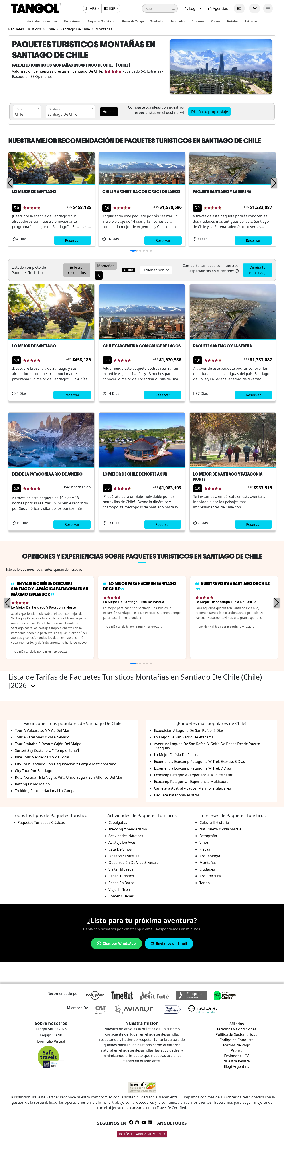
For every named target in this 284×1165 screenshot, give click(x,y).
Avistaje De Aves (122, 842)
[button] (160, 8)
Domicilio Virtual (51, 1041)
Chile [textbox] (19, 114)
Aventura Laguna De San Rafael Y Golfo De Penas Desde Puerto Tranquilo (207, 745)
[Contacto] (239, 8)
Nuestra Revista (236, 1061)
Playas (204, 849)
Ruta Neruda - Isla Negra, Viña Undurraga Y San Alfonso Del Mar (69, 777)
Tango (204, 882)
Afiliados (236, 1023)
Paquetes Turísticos (101, 21)
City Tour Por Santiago (33, 770)
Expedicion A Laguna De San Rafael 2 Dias (189, 730)
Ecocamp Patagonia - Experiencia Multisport (191, 781)
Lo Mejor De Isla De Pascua (176, 754)
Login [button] (193, 8)
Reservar (72, 240)
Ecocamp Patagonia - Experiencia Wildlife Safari (193, 774)
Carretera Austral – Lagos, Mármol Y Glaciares (192, 788)
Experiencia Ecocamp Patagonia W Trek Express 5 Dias (199, 761)
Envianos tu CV (236, 1055)
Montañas (208, 862)
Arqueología (209, 855)
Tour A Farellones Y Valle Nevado (42, 737)
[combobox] (27, 111)
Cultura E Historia (214, 822)
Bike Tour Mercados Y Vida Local (42, 757)
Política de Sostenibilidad (237, 1034)
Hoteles (232, 21)
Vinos (204, 842)
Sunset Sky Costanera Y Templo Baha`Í (47, 750)
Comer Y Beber (121, 896)
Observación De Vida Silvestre (133, 862)
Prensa (237, 1050)
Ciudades (207, 869)
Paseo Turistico (121, 875)
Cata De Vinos (120, 849)
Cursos (215, 21)
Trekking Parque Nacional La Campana (47, 790)
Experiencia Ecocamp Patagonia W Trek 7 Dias (192, 768)
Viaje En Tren (119, 889)
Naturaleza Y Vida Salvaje (220, 829)
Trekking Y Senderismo (127, 829)
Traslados (157, 21)
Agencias (220, 8)
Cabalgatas (117, 822)
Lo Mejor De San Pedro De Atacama (184, 737)
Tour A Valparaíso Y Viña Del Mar (42, 730)
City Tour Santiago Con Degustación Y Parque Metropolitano (65, 764)
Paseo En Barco (121, 882)
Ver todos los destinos (42, 21)
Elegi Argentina (236, 1066)
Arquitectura (210, 875)
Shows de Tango (133, 21)
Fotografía (208, 835)
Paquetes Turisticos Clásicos (41, 822)
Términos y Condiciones (236, 1029)
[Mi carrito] (254, 8)
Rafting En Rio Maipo (32, 784)
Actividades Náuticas (125, 835)
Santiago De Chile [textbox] (62, 114)
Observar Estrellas (123, 855)
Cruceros (198, 21)
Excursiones (72, 21)
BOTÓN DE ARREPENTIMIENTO (142, 1134)
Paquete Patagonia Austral (176, 795)
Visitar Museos (120, 869)
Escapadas (177, 21)
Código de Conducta (236, 1039)
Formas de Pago (236, 1045)
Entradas (251, 21)
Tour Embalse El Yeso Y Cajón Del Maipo (48, 743)
